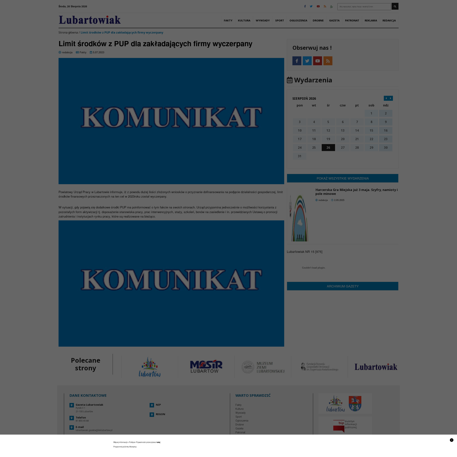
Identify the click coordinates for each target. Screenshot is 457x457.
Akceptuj (132, 446)
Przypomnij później (121, 446)
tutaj (158, 442)
